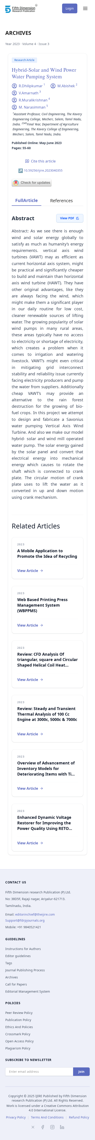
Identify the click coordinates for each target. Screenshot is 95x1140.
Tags (8, 963)
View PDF (67, 218)
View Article (27, 570)
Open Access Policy (19, 1041)
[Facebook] (42, 1127)
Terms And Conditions (47, 1117)
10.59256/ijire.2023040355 (40, 170)
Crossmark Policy (17, 1034)
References (61, 201)
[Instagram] (52, 1127)
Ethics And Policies (19, 1027)
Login (70, 8)
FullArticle (26, 200)
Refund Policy (79, 1117)
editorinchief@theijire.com (35, 914)
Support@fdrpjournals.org (25, 920)
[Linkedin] (62, 1127)
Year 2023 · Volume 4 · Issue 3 (27, 44)
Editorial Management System (27, 991)
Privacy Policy (16, 1117)
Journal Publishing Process (25, 970)
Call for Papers (16, 984)
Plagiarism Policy (17, 1048)
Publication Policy (18, 1020)
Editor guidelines (18, 956)
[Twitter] (33, 1127)
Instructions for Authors (23, 949)
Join (81, 1071)
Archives (11, 977)
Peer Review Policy (18, 1013)
